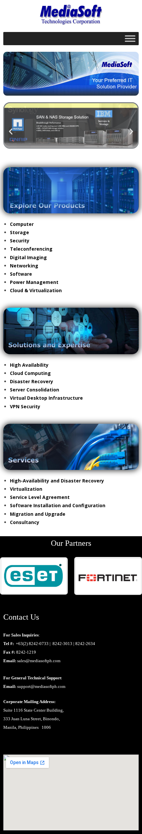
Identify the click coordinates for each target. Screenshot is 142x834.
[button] (11, 131)
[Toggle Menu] (130, 38)
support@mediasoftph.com (41, 686)
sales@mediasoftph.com (38, 660)
